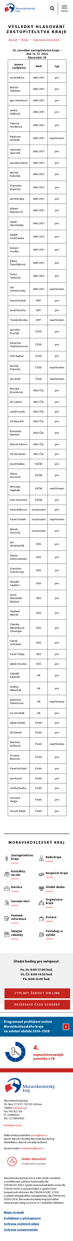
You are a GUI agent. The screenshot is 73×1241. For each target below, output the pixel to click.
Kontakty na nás (13, 1125)
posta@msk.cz (39, 1135)
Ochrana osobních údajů (21, 1224)
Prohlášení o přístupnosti (22, 1218)
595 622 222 (20, 1108)
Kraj (25, 40)
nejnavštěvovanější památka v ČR (48, 1053)
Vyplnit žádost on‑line (37, 993)
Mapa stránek (14, 1212)
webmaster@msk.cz (32, 1148)
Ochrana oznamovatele (21, 1230)
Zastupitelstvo (46, 40)
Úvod (13, 40)
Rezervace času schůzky (37, 1004)
